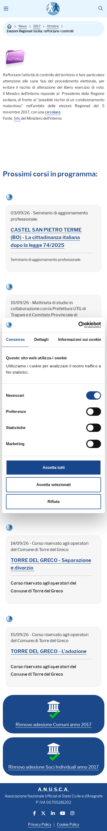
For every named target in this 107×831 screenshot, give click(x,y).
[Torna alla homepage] (9, 26)
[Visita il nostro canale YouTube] (62, 813)
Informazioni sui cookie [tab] (79, 339)
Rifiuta (53, 501)
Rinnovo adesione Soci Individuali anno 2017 (53, 767)
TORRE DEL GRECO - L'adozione (48, 651)
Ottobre (53, 26)
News (22, 26)
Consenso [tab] (15, 339)
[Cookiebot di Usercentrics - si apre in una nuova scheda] (78, 325)
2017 (37, 26)
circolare (53, 112)
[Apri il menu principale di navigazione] (6, 8)
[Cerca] (100, 9)
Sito (17, 118)
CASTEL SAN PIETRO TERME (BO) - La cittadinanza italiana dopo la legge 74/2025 (46, 237)
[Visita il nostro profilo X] (43, 813)
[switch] (93, 411)
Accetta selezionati (53, 484)
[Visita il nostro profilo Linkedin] (53, 813)
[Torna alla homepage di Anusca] (53, 9)
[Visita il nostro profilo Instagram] (72, 813)
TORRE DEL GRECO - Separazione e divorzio (51, 564)
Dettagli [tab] (41, 339)
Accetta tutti (54, 467)
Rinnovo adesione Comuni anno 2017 (53, 724)
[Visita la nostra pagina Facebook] (34, 813)
